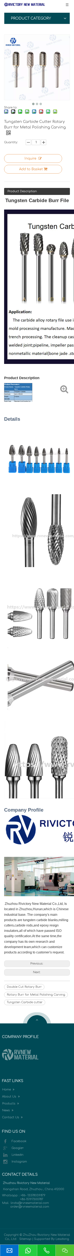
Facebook (19, 1141)
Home (7, 1089)
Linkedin (17, 1154)
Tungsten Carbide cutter (25, 1002)
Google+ (18, 1148)
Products (9, 1103)
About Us (9, 1096)
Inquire (30, 158)
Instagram (19, 1161)
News (6, 1110)
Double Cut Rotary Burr (24, 986)
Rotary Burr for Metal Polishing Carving (36, 994)
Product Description (22, 191)
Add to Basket (31, 169)
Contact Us (11, 1117)
